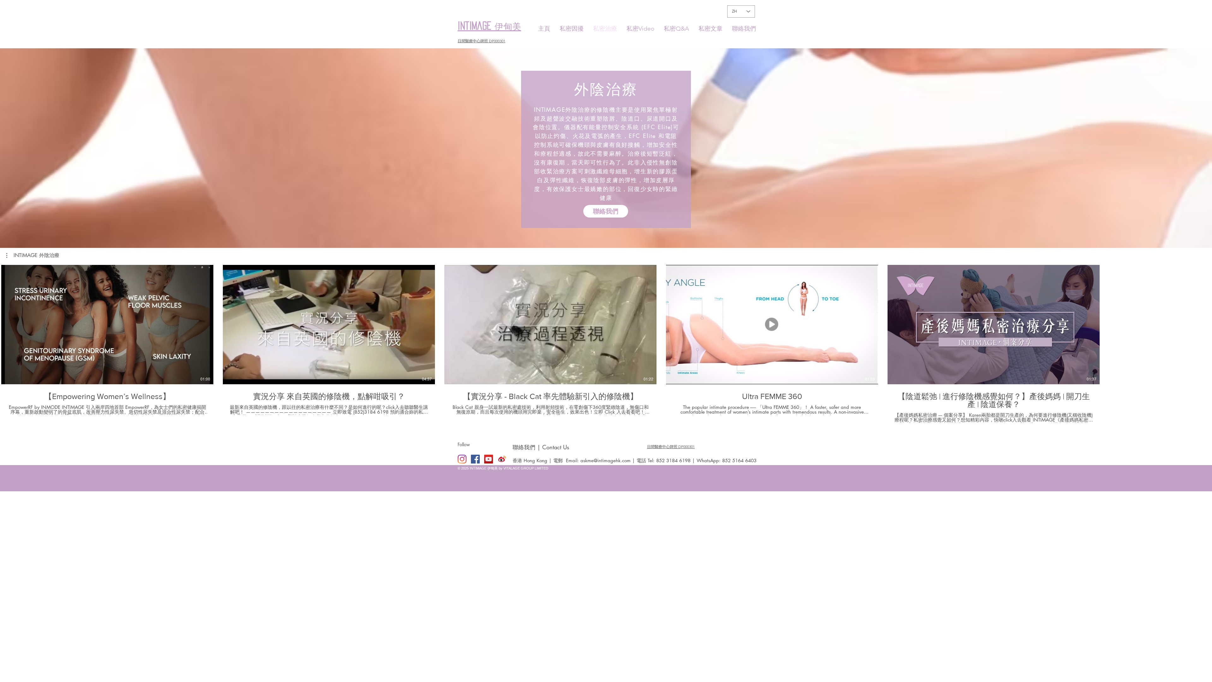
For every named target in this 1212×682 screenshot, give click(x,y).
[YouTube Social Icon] (488, 459)
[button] (32, 255)
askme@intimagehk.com (605, 461)
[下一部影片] (1203, 323)
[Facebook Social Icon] (475, 459)
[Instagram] (462, 459)
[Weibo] (501, 459)
